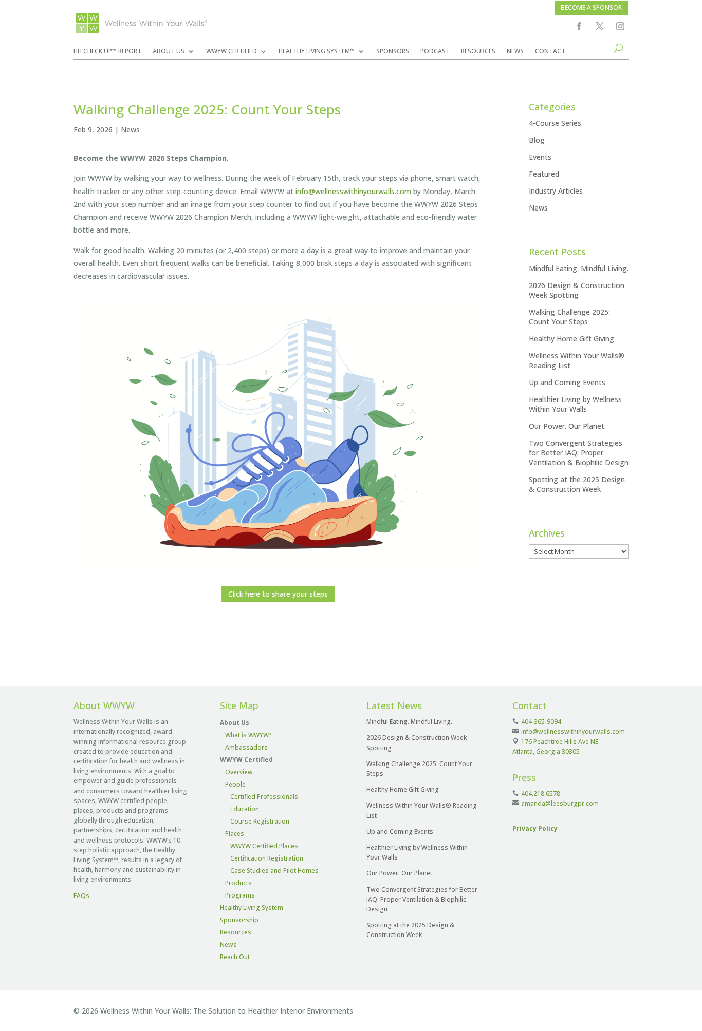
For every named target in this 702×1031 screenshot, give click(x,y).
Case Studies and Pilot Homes (274, 870)
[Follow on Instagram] (620, 26)
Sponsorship (239, 919)
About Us (168, 51)
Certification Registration (266, 858)
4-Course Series (555, 123)
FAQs (81, 895)
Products (238, 883)
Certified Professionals (264, 796)
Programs (240, 895)
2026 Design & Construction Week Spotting (576, 290)
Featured (544, 174)
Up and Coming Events (567, 382)
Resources (478, 51)
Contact (550, 51)
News (515, 51)
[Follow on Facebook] (579, 26)
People (235, 784)
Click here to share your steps (278, 594)
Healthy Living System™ (317, 51)
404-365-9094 (541, 721)
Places (234, 833)
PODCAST (435, 51)
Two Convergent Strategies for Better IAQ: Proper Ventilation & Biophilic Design (579, 452)
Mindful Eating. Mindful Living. (579, 268)
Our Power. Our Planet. (567, 426)
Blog (537, 140)
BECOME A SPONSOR (591, 7)
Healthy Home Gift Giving (571, 338)
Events (540, 157)
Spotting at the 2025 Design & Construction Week (577, 484)
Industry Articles (556, 191)
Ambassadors (246, 747)
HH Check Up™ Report (107, 51)
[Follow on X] (600, 26)
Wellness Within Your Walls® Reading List (576, 360)
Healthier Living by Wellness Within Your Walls (575, 404)
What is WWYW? (248, 735)
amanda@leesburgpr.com (560, 803)
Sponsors (392, 51)
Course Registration (259, 821)
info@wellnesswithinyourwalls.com (353, 191)
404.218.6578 (540, 793)
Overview (239, 772)
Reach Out (235, 956)
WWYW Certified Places (264, 846)
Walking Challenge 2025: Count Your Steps (569, 317)
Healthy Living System (251, 907)
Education (244, 809)
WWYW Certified (231, 51)
